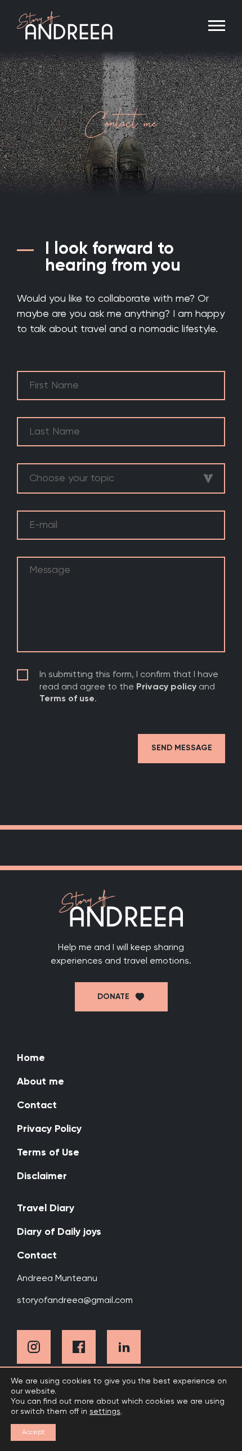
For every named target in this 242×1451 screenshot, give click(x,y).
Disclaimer (42, 1176)
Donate (113, 997)
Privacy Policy (49, 1129)
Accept (33, 1432)
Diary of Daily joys (59, 1232)
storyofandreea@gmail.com (75, 1300)
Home (31, 1058)
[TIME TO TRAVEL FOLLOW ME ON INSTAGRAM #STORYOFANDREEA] (121, 848)
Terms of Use (48, 1153)
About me (40, 1082)
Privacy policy (166, 687)
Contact (37, 1105)
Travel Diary (45, 1208)
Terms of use (67, 699)
